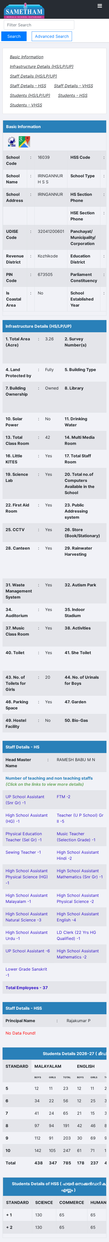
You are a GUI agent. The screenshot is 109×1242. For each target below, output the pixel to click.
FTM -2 (63, 796)
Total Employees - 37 (27, 987)
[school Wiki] (12, 141)
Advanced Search (52, 36)
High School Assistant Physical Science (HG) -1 (27, 876)
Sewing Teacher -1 (23, 852)
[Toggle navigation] (99, 6)
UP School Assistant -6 (28, 950)
